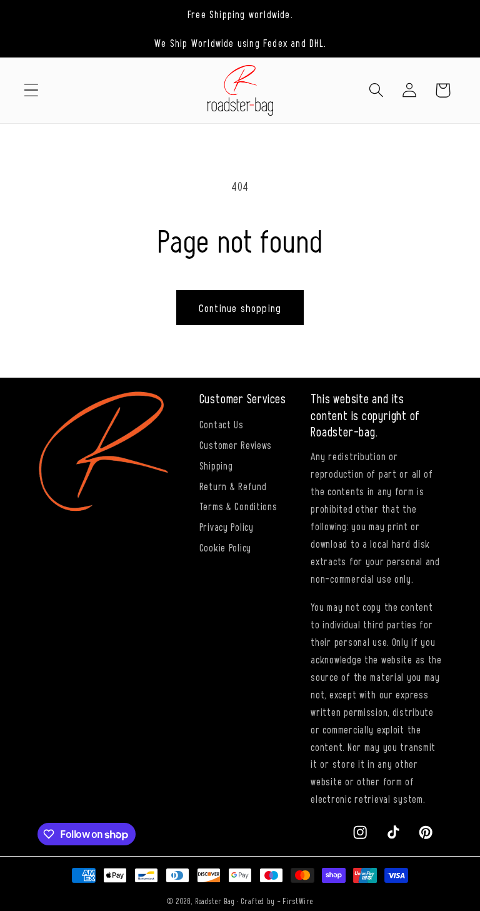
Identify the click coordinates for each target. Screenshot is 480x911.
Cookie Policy (225, 547)
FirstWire (297, 901)
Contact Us (221, 424)
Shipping (216, 465)
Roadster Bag (215, 901)
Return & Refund (233, 486)
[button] (31, 90)
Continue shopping (240, 308)
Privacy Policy (226, 526)
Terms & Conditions (238, 506)
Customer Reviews (235, 444)
